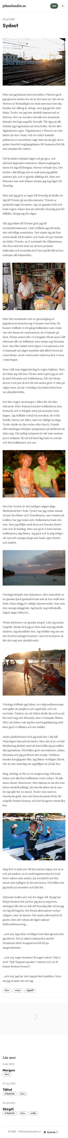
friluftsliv (10, 1093)
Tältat (7, 1089)
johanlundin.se (32, 1131)
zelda (33, 1113)
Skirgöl (8, 1109)
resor (18, 990)
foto (7, 990)
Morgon (9, 1070)
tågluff (30, 990)
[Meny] (62, 6)
